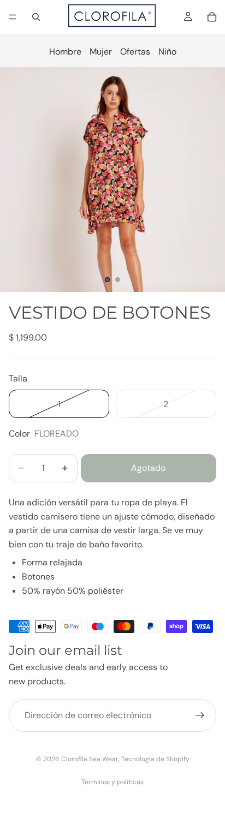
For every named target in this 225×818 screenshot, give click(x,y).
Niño (167, 51)
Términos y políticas (112, 782)
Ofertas (135, 51)
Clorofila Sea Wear (90, 759)
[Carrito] (212, 17)
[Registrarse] (199, 715)
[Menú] (12, 16)
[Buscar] (36, 17)
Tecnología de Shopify (155, 759)
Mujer (101, 51)
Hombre (65, 51)
